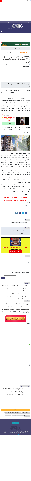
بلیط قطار (7, 414)
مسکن (16, 48)
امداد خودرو (14, 415)
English (24, 22)
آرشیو (9, 22)
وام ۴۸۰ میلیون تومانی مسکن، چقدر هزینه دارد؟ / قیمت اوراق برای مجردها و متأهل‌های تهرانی (15, 59)
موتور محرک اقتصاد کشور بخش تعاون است (19, 233)
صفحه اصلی (27, 48)
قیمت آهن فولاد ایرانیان (20, 414)
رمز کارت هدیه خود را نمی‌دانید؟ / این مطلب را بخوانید (17, 232)
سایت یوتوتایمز (27, 415)
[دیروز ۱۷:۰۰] (27, 394)
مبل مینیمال (6, 412)
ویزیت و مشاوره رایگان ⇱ (15, 251)
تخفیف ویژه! (8, 123)
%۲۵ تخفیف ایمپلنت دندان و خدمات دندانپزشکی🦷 (15, 247)
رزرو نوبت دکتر (27, 417)
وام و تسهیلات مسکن (16, 222)
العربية (27, 22)
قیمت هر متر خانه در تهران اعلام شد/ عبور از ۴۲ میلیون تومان (15, 197)
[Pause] (17, 124)
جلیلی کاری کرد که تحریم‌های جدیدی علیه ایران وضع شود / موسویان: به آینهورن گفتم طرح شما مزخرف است (13, 393)
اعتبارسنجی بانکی (12, 414)
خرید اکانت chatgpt (20, 415)
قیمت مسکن (24, 222)
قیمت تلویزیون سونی (13, 412)
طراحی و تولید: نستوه (15, 434)
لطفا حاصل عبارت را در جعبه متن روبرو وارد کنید (21, 272)
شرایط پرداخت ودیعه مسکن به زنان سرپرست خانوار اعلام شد (16, 230)
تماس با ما (16, 22)
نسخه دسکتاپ (15, 422)
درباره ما (13, 22)
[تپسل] (1, 43)
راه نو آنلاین (24, 412)
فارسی (29, 22)
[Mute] (19, 124)
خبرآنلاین (15, 26)
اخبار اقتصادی (21, 48)
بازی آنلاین (19, 412)
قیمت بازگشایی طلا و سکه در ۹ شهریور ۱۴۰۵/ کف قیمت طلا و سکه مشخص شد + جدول (15, 292)
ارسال (3, 278)
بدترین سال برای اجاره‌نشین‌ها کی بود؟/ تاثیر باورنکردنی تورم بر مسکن (14, 200)
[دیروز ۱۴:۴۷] (27, 390)
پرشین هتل (27, 414)
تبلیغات (11, 22)
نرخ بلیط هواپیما (8, 415)
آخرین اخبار (27, 283)
